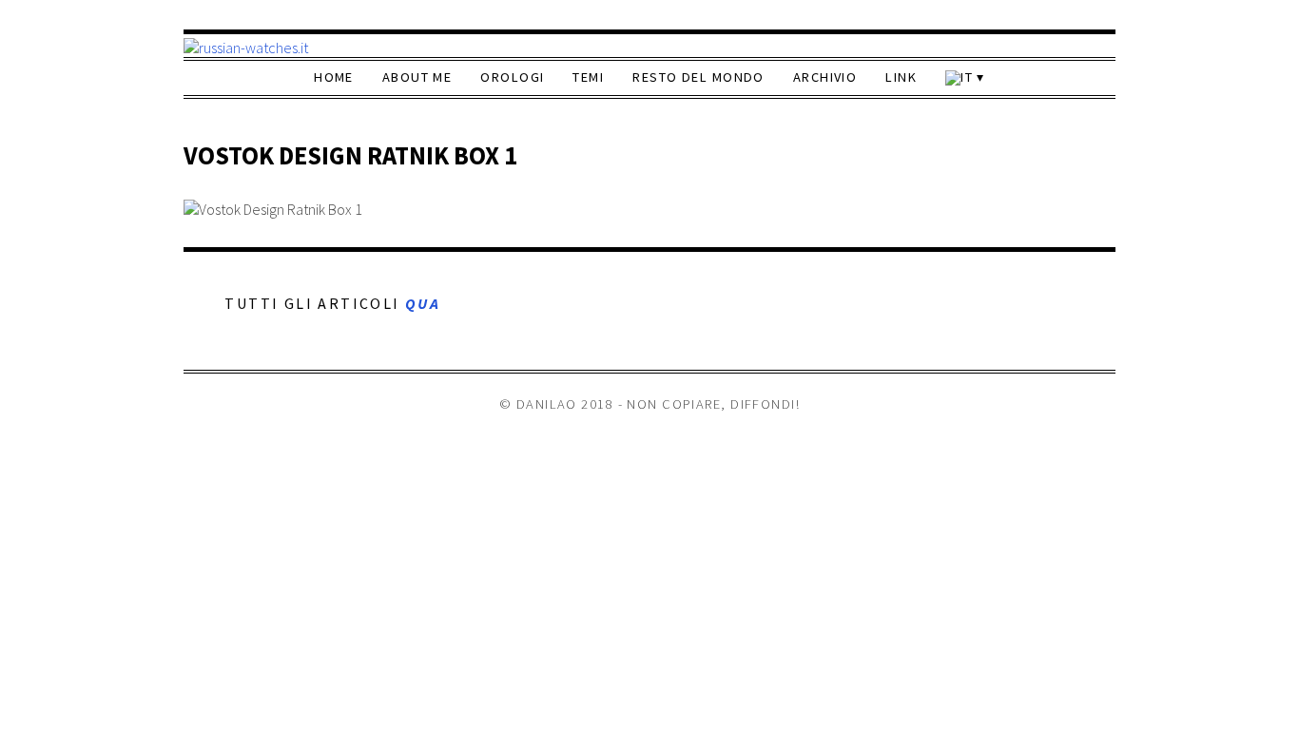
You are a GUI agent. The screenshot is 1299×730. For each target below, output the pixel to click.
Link (901, 77)
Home (334, 77)
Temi (588, 77)
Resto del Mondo (698, 77)
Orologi (512, 77)
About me (417, 77)
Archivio (825, 77)
